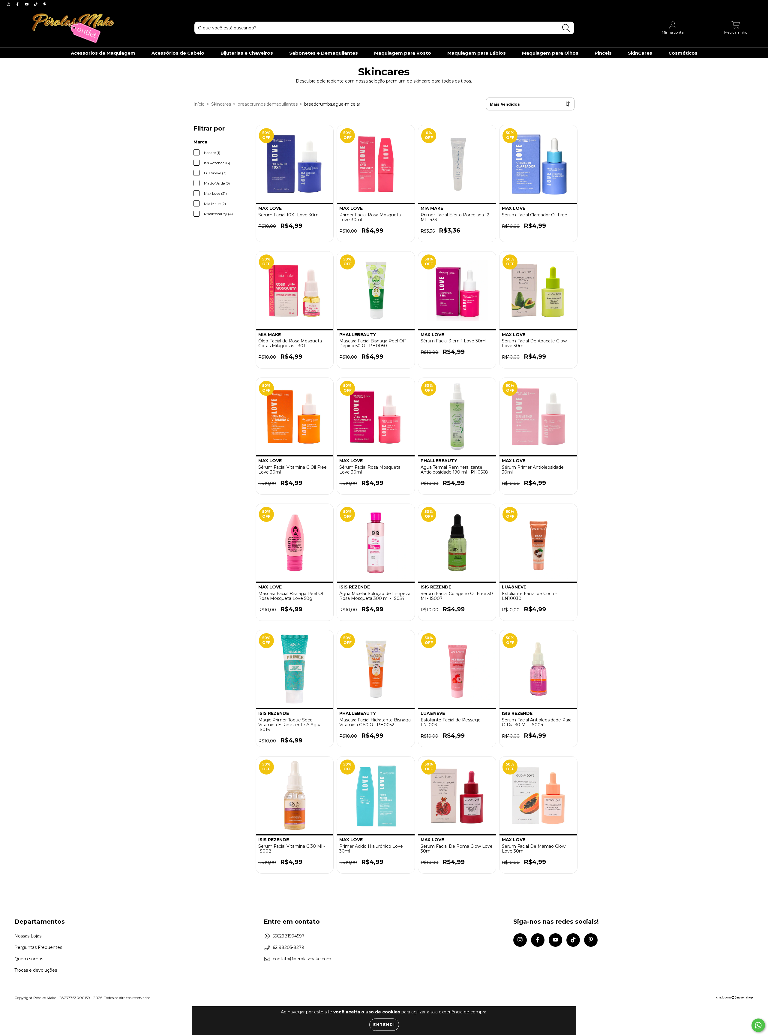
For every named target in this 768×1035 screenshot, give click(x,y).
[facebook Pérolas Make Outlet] (18, 4)
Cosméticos (683, 53)
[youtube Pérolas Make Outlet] (27, 4)
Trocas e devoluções (35, 970)
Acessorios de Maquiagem (103, 53)
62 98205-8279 (288, 947)
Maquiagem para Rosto (402, 53)
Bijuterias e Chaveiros (246, 53)
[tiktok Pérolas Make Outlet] (36, 4)
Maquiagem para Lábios (476, 53)
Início (199, 104)
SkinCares (640, 53)
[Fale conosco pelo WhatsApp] (758, 1025)
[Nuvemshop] (735, 998)
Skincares (221, 104)
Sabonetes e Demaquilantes (323, 53)
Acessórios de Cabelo (178, 53)
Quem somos (28, 958)
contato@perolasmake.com (302, 958)
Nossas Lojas (27, 936)
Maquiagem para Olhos (550, 53)
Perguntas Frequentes (38, 947)
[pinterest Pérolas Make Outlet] (45, 4)
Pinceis (603, 53)
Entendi (384, 1024)
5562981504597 (288, 936)
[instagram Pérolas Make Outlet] (9, 4)
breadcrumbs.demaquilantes (268, 104)
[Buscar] (566, 28)
